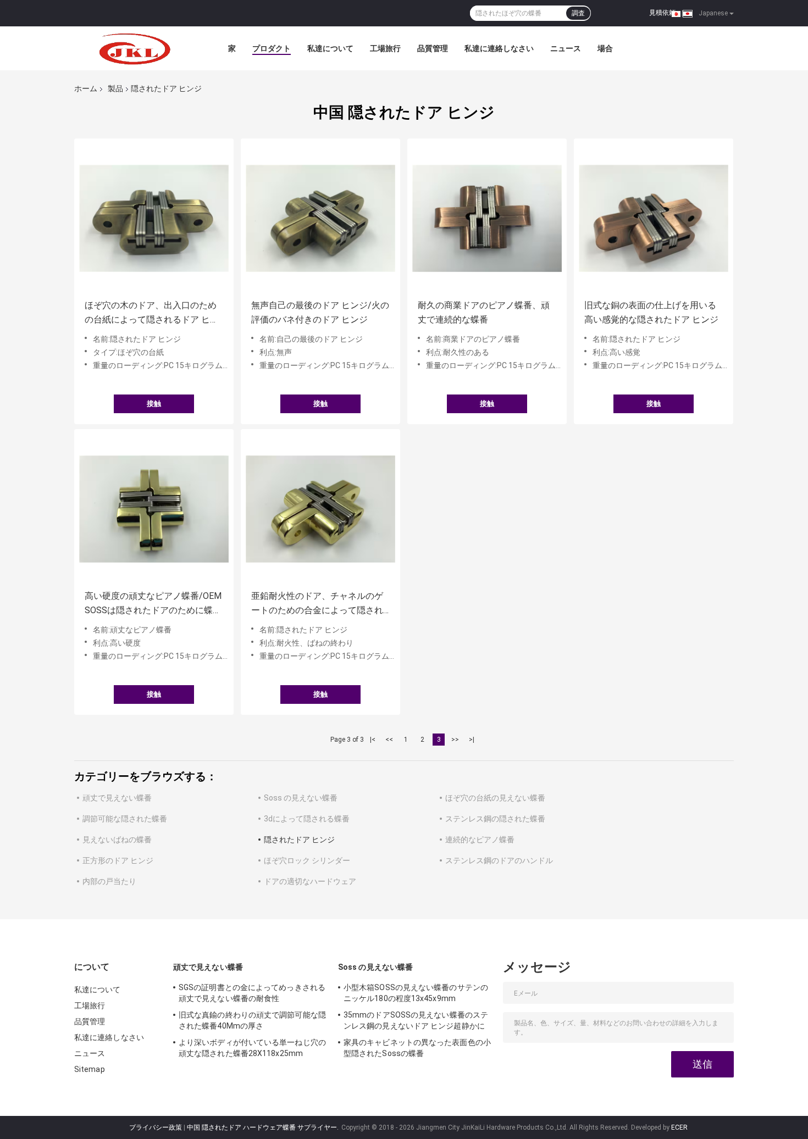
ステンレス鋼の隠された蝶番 (495, 818)
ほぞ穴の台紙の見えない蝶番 (495, 797)
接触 (154, 403)
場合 (605, 48)
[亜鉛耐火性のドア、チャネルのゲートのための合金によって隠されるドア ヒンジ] (320, 509)
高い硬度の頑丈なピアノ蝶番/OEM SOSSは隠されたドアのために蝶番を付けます (153, 604)
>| (471, 739)
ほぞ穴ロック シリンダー (307, 860)
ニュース (565, 48)
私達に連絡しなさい (499, 48)
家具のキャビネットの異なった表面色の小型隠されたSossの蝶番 (417, 1048)
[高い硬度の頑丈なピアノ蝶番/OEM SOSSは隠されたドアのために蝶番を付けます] (154, 509)
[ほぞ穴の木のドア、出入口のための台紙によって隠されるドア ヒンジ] (154, 218)
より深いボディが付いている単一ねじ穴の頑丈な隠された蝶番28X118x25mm (252, 1048)
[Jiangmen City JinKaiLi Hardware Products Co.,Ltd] (134, 48)
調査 (578, 13)
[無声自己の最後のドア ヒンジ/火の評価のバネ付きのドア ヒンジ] (320, 218)
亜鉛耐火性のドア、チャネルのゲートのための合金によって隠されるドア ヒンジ (317, 604)
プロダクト (271, 48)
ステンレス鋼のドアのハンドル (499, 860)
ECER (679, 1127)
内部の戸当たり (109, 881)
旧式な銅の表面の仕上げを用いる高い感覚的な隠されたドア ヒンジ (651, 312)
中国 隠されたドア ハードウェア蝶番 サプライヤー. (263, 1127)
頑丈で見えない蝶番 (117, 797)
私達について (330, 48)
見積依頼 (662, 12)
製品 (115, 88)
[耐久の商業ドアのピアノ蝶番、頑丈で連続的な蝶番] (487, 218)
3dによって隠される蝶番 (307, 818)
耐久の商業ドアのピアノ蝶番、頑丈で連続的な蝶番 (484, 312)
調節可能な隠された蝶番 (124, 818)
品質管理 (432, 48)
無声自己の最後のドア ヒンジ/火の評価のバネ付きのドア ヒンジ (320, 312)
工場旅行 (385, 48)
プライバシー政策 (155, 1127)
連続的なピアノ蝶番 (479, 839)
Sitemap (89, 1069)
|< (372, 739)
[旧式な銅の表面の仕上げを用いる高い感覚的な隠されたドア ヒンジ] (653, 218)
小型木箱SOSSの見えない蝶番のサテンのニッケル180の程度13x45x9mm (416, 993)
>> (455, 739)
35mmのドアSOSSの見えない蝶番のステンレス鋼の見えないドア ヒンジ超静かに (416, 1020)
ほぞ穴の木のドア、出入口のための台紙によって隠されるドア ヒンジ (152, 313)
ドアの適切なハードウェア (310, 881)
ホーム (85, 88)
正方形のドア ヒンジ (117, 860)
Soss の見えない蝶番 (300, 797)
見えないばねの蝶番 (117, 839)
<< (389, 739)
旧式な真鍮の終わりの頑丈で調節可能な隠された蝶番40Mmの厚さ (252, 1020)
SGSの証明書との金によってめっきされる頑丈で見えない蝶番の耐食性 (252, 993)
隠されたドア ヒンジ (299, 839)
